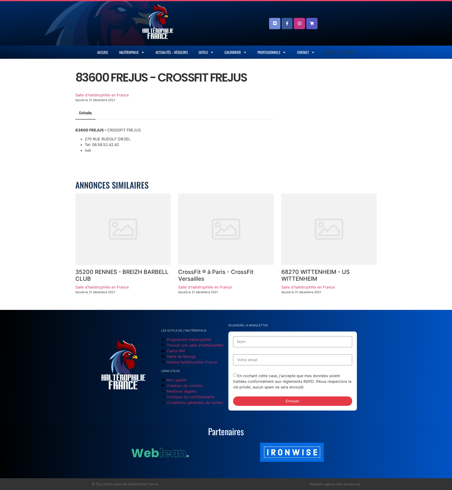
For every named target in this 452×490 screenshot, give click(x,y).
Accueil (102, 52)
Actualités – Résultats (172, 52)
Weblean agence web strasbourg (335, 484)
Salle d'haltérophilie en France (102, 95)
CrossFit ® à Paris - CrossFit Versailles (216, 275)
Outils (203, 52)
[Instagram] (299, 23)
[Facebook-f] (287, 23)
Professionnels (269, 52)
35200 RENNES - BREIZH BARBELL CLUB (122, 275)
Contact (303, 52)
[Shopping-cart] (312, 23)
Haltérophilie (129, 52)
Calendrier (233, 52)
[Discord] (274, 23)
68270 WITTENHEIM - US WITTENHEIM (315, 275)
